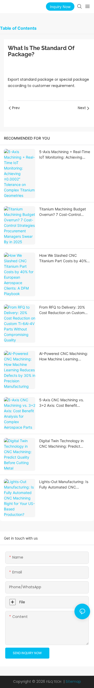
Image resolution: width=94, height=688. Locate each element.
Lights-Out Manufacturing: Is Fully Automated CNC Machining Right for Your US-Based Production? (64, 484)
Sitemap (73, 681)
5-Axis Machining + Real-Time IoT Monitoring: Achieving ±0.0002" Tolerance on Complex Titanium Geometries (64, 154)
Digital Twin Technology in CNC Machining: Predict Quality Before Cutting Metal (63, 444)
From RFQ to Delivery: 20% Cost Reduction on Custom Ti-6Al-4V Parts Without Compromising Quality (62, 310)
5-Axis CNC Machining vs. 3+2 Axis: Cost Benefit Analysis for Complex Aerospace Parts (61, 403)
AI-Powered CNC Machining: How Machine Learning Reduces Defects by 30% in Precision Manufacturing (63, 356)
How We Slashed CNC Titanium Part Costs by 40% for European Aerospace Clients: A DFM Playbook (63, 258)
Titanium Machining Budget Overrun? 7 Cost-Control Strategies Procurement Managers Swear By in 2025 (63, 212)
